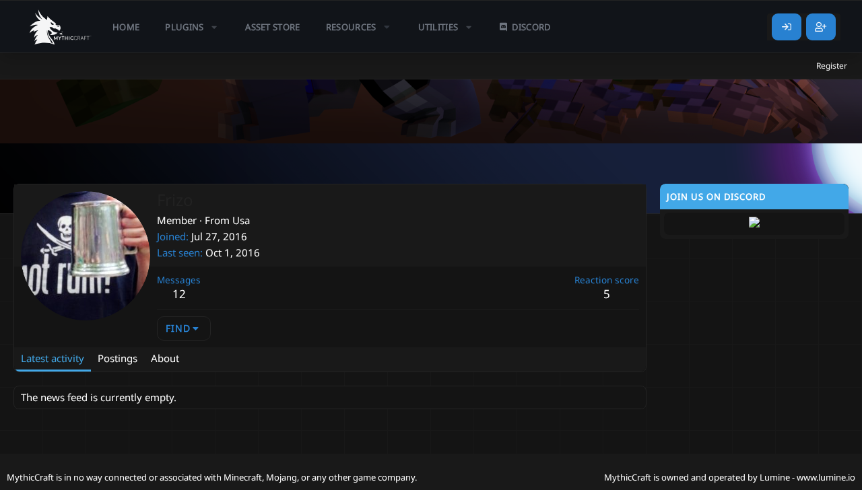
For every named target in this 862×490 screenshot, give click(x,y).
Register (831, 65)
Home (125, 27)
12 (179, 294)
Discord (531, 27)
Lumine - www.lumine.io (807, 477)
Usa (241, 220)
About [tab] (165, 358)
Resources (351, 27)
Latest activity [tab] (52, 358)
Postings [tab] (117, 358)
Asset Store (272, 27)
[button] (192, 27)
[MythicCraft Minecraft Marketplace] (61, 27)
